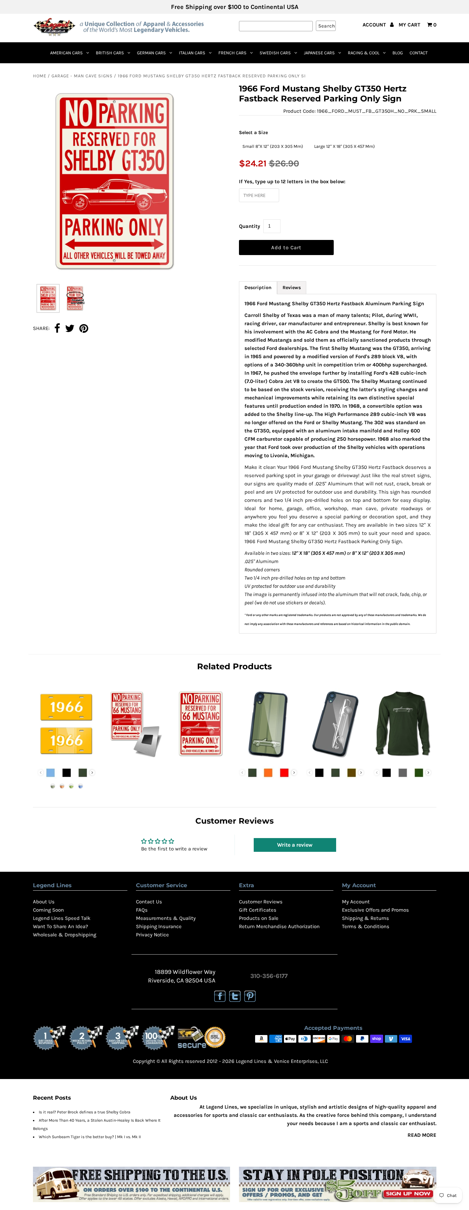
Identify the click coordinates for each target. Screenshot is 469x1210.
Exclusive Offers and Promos (375, 910)
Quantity (249, 226)
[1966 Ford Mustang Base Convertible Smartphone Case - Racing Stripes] (268, 759)
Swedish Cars (275, 52)
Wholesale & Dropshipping (64, 935)
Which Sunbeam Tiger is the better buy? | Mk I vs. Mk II (90, 1136)
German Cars (151, 52)
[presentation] (92, 772)
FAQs (142, 910)
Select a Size (253, 132)
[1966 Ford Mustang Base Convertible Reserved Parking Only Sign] (200, 759)
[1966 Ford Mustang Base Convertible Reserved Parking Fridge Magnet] (133, 759)
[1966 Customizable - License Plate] (66, 759)
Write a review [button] (294, 845)
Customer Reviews (261, 902)
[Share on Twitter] (70, 329)
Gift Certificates (257, 910)
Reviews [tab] (292, 287)
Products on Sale (258, 918)
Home (39, 75)
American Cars (66, 52)
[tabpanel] (337, 464)
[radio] (273, 146)
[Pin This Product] (83, 329)
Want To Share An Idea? (60, 926)
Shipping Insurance (159, 926)
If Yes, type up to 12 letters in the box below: (292, 181)
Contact (419, 52)
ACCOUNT (375, 25)
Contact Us (149, 902)
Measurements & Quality (166, 918)
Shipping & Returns (365, 918)
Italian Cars (192, 52)
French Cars (232, 52)
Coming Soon (48, 910)
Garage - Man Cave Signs (82, 75)
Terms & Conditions (365, 926)
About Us (44, 902)
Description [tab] (258, 287)
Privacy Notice (152, 935)
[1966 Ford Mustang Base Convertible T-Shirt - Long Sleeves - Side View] (402, 759)
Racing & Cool (363, 52)
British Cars (110, 52)
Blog (397, 52)
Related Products (234, 666)
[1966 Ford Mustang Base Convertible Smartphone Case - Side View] (335, 759)
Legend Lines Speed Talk (61, 918)
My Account (356, 902)
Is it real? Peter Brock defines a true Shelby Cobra (84, 1112)
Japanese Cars (319, 52)
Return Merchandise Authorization (279, 926)
